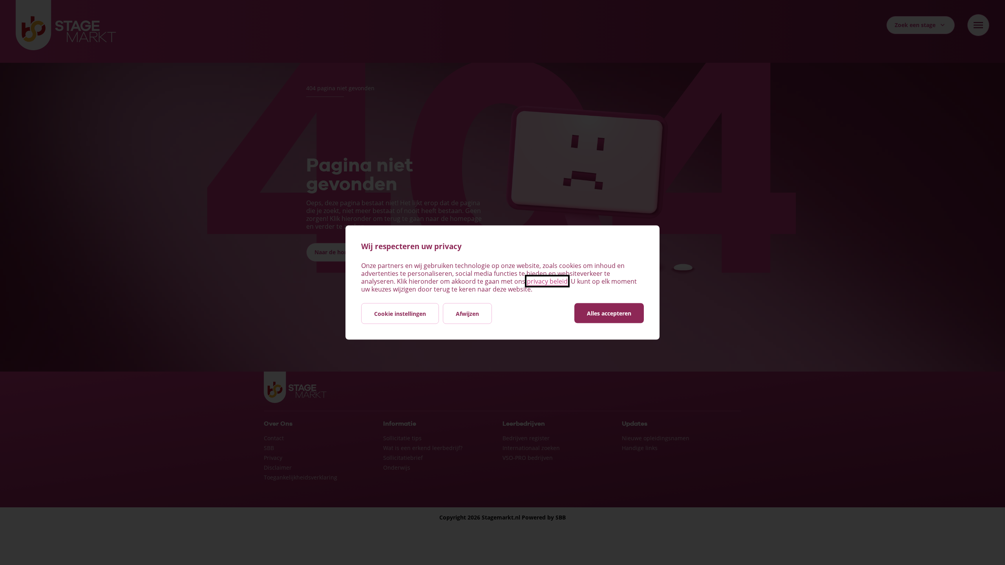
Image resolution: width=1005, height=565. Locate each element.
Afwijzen (467, 313)
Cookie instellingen (400, 313)
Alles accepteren (609, 313)
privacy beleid (547, 281)
